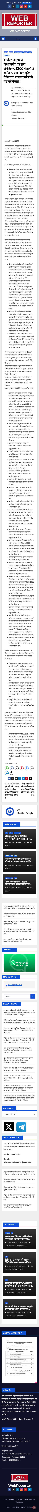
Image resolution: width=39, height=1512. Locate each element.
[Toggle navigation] (18, 39)
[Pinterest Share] (22, 768)
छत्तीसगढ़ (6, 52)
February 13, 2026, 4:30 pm (17, 1242)
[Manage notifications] (34, 1507)
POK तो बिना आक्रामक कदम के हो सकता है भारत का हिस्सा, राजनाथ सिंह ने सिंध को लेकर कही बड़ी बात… (19, 931)
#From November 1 (19, 118)
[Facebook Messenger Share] (27, 768)
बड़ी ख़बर (11, 52)
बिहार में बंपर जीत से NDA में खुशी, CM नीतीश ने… (19, 1068)
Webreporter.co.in (15, 985)
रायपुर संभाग (6, 55)
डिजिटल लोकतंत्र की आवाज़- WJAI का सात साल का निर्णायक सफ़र (19, 1262)
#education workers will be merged (21, 113)
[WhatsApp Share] (7, 768)
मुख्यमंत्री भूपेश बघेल (18, 52)
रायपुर (30, 52)
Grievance (30, 1507)
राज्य (15, 833)
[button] (31, 39)
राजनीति (25, 52)
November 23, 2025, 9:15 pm (17, 1313)
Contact (23, 1507)
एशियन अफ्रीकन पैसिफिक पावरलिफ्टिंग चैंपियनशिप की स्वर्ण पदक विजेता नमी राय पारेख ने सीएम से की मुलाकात (19, 1098)
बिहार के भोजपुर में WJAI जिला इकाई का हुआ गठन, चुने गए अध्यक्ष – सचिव (19, 1286)
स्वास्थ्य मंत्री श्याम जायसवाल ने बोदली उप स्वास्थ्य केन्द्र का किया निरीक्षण (18, 861)
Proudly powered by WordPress (13, 1499)
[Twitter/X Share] (17, 768)
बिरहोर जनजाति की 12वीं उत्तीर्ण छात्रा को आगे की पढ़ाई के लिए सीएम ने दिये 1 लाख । (27, 789)
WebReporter (19, 31)
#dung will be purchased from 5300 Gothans (22, 104)
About (13, 1507)
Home (7, 1507)
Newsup (31, 1499)
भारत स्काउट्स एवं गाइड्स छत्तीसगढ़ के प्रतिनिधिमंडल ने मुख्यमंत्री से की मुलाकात (17, 884)
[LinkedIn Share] (7, 773)
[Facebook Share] (12, 768)
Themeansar (19, 1502)
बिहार (7, 1279)
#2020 (27, 90)
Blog (17, 1507)
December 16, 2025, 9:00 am (17, 1289)
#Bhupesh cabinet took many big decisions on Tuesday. (22, 95)
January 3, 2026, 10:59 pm (17, 1266)
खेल (6, 833)
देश (12, 1233)
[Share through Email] (32, 768)
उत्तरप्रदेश (8, 1233)
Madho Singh (18, 88)
